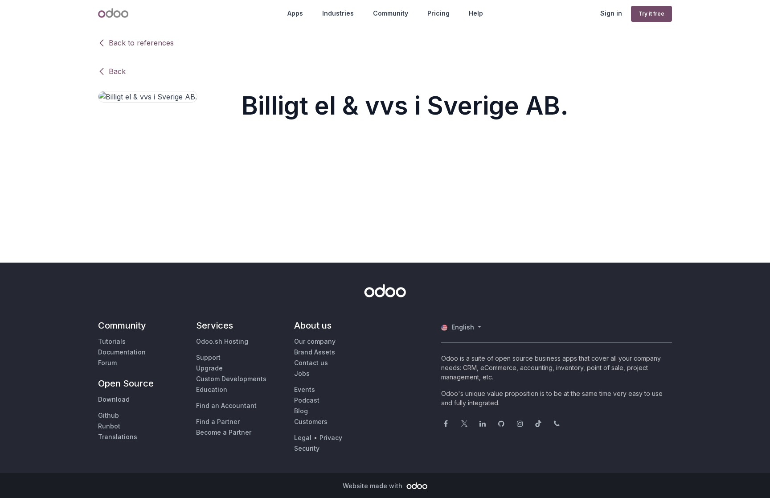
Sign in (611, 13)
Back (117, 71)
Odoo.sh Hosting (222, 341)
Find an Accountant (226, 405)
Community (390, 13)
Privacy (330, 437)
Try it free (651, 13)
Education (211, 389)
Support (208, 357)
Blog (301, 411)
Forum (107, 362)
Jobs (302, 373)
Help (476, 13)
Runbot (109, 426)
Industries (338, 13)
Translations (117, 436)
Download (114, 399)
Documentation (122, 352)
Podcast (306, 400)
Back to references (141, 42)
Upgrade (209, 368)
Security (306, 448)
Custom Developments (231, 379)
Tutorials (112, 341)
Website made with (373, 486)
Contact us (311, 362)
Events (304, 389)
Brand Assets (314, 352)
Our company (315, 341)
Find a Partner (218, 421)
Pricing (438, 13)
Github (108, 415)
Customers (311, 421)
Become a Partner (223, 432)
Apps (295, 13)
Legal (302, 437)
